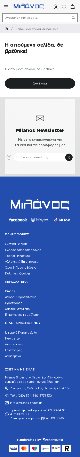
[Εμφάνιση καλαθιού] (73, 6)
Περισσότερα (16, 281)
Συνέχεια (40, 83)
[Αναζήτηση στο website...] (73, 18)
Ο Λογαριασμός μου (23, 323)
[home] (7, 28)
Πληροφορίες (17, 234)
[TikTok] (62, 220)
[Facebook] (18, 220)
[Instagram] (40, 220)
